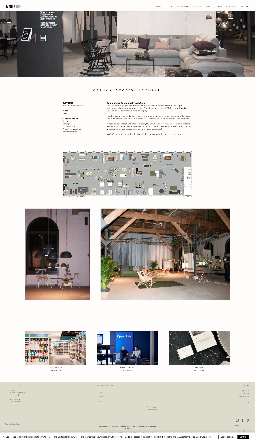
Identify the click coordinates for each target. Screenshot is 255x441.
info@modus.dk (14, 401)
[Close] (251, 437)
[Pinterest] (248, 420)
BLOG (247, 400)
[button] (183, 6)
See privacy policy (203, 436)
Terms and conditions (12, 424)
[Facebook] (242, 420)
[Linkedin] (232, 420)
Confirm (243, 436)
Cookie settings (227, 436)
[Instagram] (237, 420)
